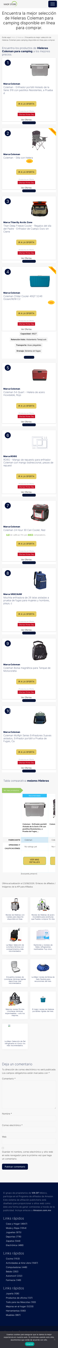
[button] (52, 4)
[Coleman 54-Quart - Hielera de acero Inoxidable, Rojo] (40, 375)
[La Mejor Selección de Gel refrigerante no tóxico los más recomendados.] (15, 1031)
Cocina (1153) (13, 1258)
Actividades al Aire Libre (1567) (22, 1263)
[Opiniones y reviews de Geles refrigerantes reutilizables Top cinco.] (43, 935)
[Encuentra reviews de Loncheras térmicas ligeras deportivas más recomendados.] (15, 967)
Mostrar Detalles (29, 123)
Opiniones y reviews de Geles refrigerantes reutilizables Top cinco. (43, 947)
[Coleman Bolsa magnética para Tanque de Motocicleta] (40, 650)
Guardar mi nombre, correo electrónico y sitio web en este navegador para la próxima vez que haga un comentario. (27, 1155)
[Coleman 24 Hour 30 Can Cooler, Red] (40, 513)
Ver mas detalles (34, 860)
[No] (54, 1339)
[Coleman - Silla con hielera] (40, 140)
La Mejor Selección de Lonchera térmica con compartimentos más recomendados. (15, 948)
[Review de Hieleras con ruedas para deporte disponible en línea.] (15, 904)
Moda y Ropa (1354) (16, 1228)
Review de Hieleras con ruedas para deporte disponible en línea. (15, 917)
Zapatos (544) (13, 1241)
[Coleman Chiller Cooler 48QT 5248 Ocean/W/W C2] (40, 279)
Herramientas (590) (16, 1310)
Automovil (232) (14, 1275)
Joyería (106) (12, 1293)
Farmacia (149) (13, 1280)
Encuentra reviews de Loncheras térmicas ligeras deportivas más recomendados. (15, 980)
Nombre (7, 1113)
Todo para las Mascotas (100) (21, 1302)
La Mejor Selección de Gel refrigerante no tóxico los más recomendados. (15, 1043)
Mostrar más (29, 357)
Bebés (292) (12, 1271)
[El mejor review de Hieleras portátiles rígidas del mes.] (43, 999)
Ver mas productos (11, 790)
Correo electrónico (12, 1125)
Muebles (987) (13, 1315)
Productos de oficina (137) (19, 1297)
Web (4, 1136)
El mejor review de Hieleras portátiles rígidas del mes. (43, 1010)
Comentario (9, 1078)
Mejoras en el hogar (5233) (20, 1306)
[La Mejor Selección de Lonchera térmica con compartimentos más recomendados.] (15, 935)
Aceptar (29, 1344)
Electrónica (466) (15, 1245)
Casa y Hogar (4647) (16, 1223)
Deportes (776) (13, 1236)
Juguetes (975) (13, 1232)
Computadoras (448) (16, 1267)
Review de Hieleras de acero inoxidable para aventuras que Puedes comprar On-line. (43, 917)
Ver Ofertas (26, 119)
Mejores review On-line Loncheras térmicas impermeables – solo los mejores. (15, 1012)
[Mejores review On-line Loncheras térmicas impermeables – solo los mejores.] (15, 999)
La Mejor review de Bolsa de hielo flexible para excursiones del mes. (43, 979)
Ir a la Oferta (26, 104)
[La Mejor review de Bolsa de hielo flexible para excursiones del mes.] (43, 967)
